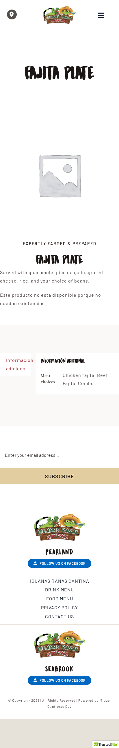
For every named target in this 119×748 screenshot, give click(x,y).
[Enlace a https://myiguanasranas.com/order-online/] (12, 14)
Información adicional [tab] (18, 364)
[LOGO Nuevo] (59, 8)
